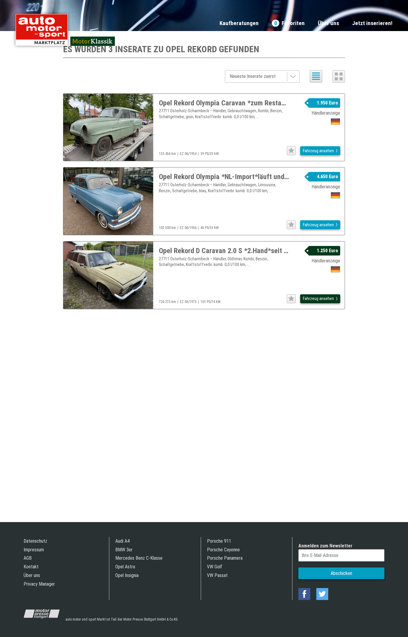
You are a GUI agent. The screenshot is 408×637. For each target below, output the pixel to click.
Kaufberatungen (239, 23)
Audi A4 (122, 541)
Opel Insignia (127, 575)
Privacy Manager (39, 584)
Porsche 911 (219, 541)
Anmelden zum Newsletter (325, 546)
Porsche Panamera (225, 558)
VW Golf (214, 567)
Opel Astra (125, 567)
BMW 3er (124, 550)
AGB (28, 558)
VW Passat (217, 575)
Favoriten (289, 23)
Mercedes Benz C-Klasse (138, 558)
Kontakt (31, 567)
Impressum (34, 550)
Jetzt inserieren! (372, 23)
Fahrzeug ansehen (318, 150)
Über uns (328, 23)
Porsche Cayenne (223, 550)
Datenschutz (35, 541)
